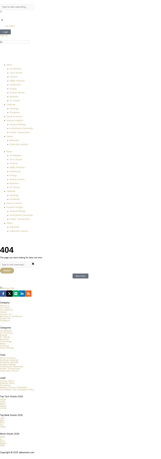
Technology (6, 341)
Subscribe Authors (19, 144)
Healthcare (15, 84)
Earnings (14, 108)
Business (14, 96)
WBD (2, 445)
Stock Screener (14, 116)
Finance (14, 76)
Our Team (5, 308)
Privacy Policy (7, 381)
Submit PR (5, 318)
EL (1, 439)
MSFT (3, 404)
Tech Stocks (16, 73)
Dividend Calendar (9, 362)
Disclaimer (5, 385)
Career (3, 312)
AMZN (3, 406)
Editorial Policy (7, 383)
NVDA (3, 399)
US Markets (15, 69)
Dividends (15, 112)
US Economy (6, 333)
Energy (13, 88)
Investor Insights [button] (14, 120)
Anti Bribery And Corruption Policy (17, 389)
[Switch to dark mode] (2, 20)
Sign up (4, 35)
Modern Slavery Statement (13, 387)
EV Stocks (15, 100)
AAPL (2, 402)
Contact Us (5, 314)
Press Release (7, 348)
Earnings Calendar (9, 360)
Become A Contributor (11, 316)
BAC (2, 420)
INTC (2, 441)
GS (1, 424)
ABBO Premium (17, 81)
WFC (2, 422)
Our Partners (6, 310)
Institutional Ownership (21, 128)
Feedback (5, 320)
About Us (4, 305)
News (3, 343)
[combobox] (17, 7)
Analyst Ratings (18, 124)
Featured (4, 345)
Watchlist (14, 140)
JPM (2, 418)
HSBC (3, 427)
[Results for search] (80, 12)
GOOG (3, 408)
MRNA (3, 443)
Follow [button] (9, 136)
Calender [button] (10, 104)
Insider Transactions (20, 132)
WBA (2, 437)
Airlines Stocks (17, 92)
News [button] (9, 65)
